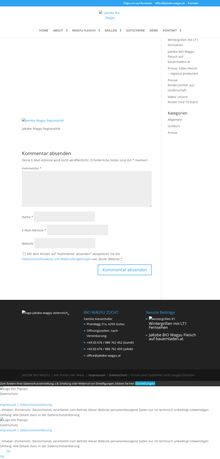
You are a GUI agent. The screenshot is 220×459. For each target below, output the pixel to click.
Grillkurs (174, 126)
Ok (8, 451)
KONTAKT (170, 30)
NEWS (154, 30)
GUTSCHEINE (135, 30)
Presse (172, 133)
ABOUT (58, 30)
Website (28, 244)
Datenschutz (118, 375)
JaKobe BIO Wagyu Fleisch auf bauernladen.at (181, 57)
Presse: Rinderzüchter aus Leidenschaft (181, 85)
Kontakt (193, 3)
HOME (43, 30)
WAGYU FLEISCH (84, 30)
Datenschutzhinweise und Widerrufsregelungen (56, 259)
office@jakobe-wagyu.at (170, 3)
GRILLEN (111, 30)
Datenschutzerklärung (36, 405)
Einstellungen (145, 383)
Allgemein (175, 120)
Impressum (97, 375)
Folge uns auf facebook (138, 3)
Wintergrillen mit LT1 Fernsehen (168, 325)
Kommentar (31, 168)
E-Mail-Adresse (34, 230)
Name (27, 217)
